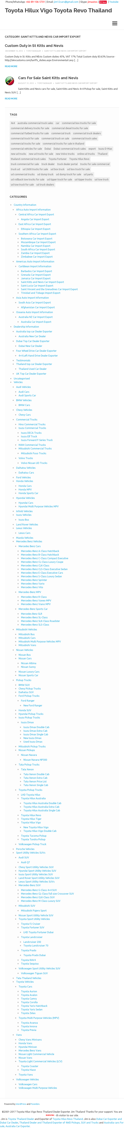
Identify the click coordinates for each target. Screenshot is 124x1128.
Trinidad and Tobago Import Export (40, 293)
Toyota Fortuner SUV (32, 927)
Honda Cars (25, 486)
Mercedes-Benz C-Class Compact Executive (44, 558)
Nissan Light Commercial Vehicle (36, 1054)
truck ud (15, 169)
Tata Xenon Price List (35, 781)
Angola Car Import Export (35, 219)
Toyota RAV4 (28, 960)
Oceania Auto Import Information (34, 312)
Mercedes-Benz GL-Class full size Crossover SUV (47, 893)
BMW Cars (24, 405)
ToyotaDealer (33, 51)
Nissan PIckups (27, 750)
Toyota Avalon (29, 995)
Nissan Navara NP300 (35, 759)
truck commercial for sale (25, 164)
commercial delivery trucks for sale (30, 128)
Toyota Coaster (29, 1066)
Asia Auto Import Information (32, 297)
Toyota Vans (26, 1074)
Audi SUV (24, 857)
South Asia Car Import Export (35, 302)
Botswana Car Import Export (36, 238)
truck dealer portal (67, 164)
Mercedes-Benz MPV (30, 592)
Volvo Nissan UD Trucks (34, 463)
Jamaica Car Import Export (36, 278)
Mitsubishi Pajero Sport (34, 910)
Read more (11, 66)
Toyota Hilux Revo (79, 159)
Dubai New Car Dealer (30, 346)
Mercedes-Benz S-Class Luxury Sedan (41, 576)
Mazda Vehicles (24, 537)
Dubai (48, 148)
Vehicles (18, 382)
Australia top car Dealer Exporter (34, 331)
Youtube (113, 1)
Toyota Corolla (29, 1002)
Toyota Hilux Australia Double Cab (42, 803)
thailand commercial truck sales (28, 159)
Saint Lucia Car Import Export (37, 285)
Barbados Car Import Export (36, 271)
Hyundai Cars (26, 502)
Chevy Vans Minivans (30, 1039)
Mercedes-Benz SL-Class (34, 617)
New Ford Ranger (32, 705)
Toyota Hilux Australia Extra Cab (41, 806)
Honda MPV (25, 489)
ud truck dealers (45, 184)
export (92, 148)
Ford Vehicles (23, 477)
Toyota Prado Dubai (34, 955)
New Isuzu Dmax (32, 738)
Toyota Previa (28, 1030)
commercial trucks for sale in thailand (63, 143)
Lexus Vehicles (24, 528)
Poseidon (35, 1104)
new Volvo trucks (65, 153)
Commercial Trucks (26, 419)
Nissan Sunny (28, 666)
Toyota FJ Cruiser (30, 923)
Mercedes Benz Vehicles (29, 541)
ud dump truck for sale (68, 174)
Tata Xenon (27, 769)
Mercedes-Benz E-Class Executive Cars (42, 572)
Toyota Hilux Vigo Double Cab (39, 831)
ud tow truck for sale (22, 184)
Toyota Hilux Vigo (31, 822)
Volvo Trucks (26, 458)
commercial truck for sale (25, 138)
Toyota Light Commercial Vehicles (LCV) (40, 1061)
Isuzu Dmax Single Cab (35, 734)
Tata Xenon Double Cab (36, 774)
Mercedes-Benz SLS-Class (35, 624)
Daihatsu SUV (26, 692)
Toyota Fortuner (58, 159)
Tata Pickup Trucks (29, 764)
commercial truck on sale (55, 138)
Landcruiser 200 (32, 942)
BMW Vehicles (24, 400)
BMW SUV (24, 685)
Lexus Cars (24, 533)
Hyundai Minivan (28, 1047)
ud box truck (57, 169)
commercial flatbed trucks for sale (30, 133)
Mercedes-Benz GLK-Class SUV (38, 897)
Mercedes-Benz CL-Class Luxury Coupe (42, 562)
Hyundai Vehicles (25, 498)
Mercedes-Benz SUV (30, 885)
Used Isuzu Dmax (32, 741)
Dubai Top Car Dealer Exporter (32, 341)
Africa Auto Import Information (33, 209)
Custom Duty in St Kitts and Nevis (34, 45)
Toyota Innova (29, 1026)
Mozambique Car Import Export (38, 242)
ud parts (88, 174)
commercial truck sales (84, 138)
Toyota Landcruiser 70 (35, 945)
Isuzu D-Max (105, 148)
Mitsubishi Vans (27, 645)
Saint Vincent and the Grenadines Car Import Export (49, 289)
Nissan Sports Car (28, 675)
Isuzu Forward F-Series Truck (37, 440)
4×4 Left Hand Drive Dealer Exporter (38, 355)
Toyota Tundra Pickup (33, 839)
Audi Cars (24, 391)
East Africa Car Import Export (35, 224)
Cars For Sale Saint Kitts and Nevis (48, 78)
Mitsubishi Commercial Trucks (35, 448)
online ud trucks (86, 153)
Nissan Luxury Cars (29, 671)
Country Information (25, 204)
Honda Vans (25, 1043)
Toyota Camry (29, 998)
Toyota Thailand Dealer (21, 1119)
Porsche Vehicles (25, 849)
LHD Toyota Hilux (30, 794)
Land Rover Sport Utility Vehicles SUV (39, 878)
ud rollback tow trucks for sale (27, 179)
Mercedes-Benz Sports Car (33, 609)
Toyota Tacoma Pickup (33, 835)
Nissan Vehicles (24, 650)
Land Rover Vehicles (27, 524)
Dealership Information (26, 326)
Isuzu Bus (24, 519)
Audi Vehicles (23, 387)
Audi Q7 (25, 862)
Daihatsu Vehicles (26, 467)
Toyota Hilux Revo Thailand (67, 1119)
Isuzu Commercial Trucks (32, 428)
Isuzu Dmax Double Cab (36, 727)
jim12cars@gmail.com (66, 1)
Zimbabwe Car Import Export (37, 256)
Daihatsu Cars (26, 472)
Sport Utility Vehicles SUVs (30, 852)
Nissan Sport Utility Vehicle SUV (36, 915)
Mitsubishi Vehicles (26, 629)
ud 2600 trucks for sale (35, 169)
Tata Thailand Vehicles (28, 978)
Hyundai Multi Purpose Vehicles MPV (39, 506)
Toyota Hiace (28, 1069)
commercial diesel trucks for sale (70, 128)
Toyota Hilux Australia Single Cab (41, 810)
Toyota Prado (28, 950)
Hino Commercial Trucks (32, 424)
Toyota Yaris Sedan (31, 1009)
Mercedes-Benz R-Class (34, 597)
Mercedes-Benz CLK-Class (35, 565)
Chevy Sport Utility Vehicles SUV (36, 867)
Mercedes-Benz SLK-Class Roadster (40, 621)
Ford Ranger (27, 700)
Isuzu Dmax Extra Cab (35, 730)
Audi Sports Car (27, 395)
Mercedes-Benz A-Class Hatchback (40, 551)
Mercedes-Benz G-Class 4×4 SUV (39, 890)
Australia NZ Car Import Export (36, 317)
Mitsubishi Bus (27, 634)
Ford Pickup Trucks (29, 695)
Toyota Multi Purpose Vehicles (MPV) (39, 1018)
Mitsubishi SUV (27, 905)
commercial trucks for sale (25, 143)
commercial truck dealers (87, 133)
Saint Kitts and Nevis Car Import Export (65, 51)
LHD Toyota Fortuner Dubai (38, 932)
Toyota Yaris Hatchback (34, 1005)
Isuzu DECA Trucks (31, 432)
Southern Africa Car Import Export (37, 233)
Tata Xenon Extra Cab (35, 777)
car (57, 123)
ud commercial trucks (23, 174)
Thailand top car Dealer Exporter (34, 364)
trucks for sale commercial (94, 164)
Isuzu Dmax (27, 722)
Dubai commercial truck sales (70, 148)
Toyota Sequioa (30, 963)
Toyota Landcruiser (31, 937)
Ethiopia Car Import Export (35, 229)
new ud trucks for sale (41, 153)
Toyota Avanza (29, 1022)
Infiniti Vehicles (24, 511)
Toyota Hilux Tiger (31, 818)
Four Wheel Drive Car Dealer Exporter (36, 350)
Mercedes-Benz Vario (32, 583)
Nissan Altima (28, 663)
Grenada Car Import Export (36, 274)
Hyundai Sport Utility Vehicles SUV (37, 870)
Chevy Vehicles (24, 410)
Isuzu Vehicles (23, 514)
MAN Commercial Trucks (32, 445)
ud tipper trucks (83, 179)
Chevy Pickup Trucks (30, 688)
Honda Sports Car (28, 493)
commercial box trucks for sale (79, 123)
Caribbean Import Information (35, 266)
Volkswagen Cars (28, 1084)
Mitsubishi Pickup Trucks (32, 746)
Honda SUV (25, 710)
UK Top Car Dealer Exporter (31, 373)
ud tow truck (102, 179)
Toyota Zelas (28, 1013)
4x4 (13, 123)
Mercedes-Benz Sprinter (34, 580)
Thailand (102, 153)
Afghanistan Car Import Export (38, 307)
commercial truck (60, 133)
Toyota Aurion (29, 991)
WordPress (21, 1104)
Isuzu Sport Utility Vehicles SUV (36, 874)
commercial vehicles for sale (26, 148)
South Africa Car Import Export (38, 249)
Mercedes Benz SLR (31, 613)
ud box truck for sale (78, 169)
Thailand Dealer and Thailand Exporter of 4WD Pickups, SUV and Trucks (59, 1122)
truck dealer (48, 164)
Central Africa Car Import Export (36, 214)
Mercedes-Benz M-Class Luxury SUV (40, 901)
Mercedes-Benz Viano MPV (36, 604)
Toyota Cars (25, 986)
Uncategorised (22, 378)
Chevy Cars (25, 414)
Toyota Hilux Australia (33, 798)
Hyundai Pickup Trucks (31, 714)
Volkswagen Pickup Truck (32, 844)
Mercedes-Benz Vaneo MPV (36, 600)
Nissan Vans (25, 1057)
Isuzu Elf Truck (29, 436)
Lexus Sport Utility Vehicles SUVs (37, 881)
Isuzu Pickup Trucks (29, 717)
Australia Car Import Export (36, 321)
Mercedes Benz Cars (30, 546)
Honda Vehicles (24, 481)
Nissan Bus (25, 654)
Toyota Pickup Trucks (30, 790)
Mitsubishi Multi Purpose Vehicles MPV (40, 641)
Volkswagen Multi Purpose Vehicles (38, 1088)
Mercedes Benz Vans (30, 1050)
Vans (19, 1034)
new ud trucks (18, 153)
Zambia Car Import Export (35, 253)
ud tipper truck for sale (59, 179)
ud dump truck (45, 174)
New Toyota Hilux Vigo (36, 827)
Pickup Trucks (23, 680)
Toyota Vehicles (25, 981)
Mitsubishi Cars (27, 638)
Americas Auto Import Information (35, 261)
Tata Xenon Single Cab (35, 785)
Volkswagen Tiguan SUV (34, 973)
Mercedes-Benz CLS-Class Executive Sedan (44, 569)
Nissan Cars (25, 658)
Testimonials (23, 360)
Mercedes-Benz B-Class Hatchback (40, 554)
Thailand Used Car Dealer (33, 369)
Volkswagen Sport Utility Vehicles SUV (39, 968)
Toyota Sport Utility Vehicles (34, 919)
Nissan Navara (29, 755)
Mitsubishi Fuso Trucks (33, 453)
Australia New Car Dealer (32, 336)
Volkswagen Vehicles (27, 1079)
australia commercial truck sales (35, 123)
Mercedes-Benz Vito (32, 587)
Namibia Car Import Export (35, 245)
